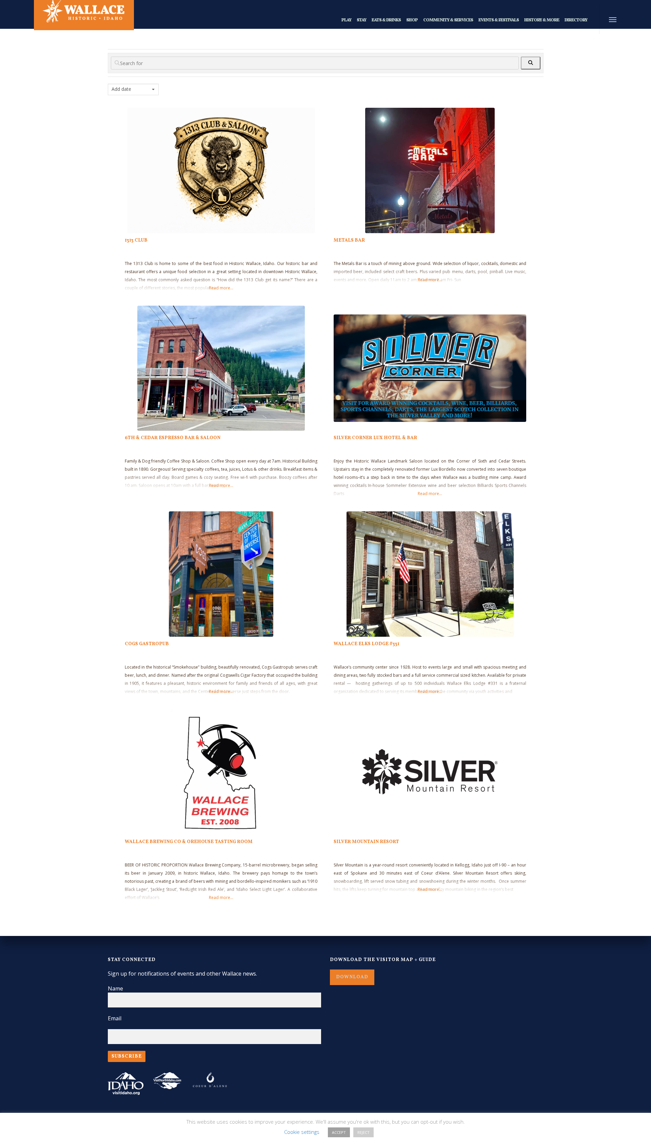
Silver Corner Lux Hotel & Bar (375, 438)
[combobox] (133, 89)
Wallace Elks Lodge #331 (366, 644)
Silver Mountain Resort (366, 842)
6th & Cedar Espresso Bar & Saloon (172, 438)
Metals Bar (349, 240)
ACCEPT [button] (339, 1132)
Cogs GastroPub (147, 644)
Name (115, 988)
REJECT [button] (363, 1132)
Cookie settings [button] (301, 1131)
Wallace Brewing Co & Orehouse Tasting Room (189, 842)
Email (114, 1018)
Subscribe (127, 1056)
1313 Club (136, 240)
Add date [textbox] (121, 89)
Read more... (221, 288)
